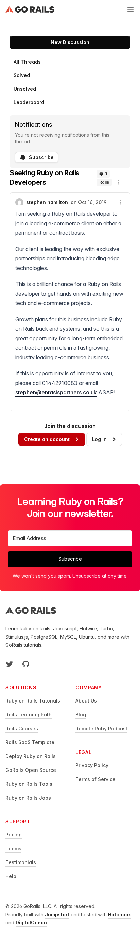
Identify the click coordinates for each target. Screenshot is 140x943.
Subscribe (41, 157)
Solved (22, 75)
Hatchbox (119, 914)
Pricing (13, 834)
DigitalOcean (31, 922)
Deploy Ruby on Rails (30, 756)
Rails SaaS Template (29, 742)
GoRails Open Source (30, 770)
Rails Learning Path (28, 714)
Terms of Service (95, 779)
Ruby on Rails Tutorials (32, 701)
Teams (13, 848)
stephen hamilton (47, 202)
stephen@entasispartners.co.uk (56, 392)
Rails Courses (21, 728)
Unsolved (25, 89)
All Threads (27, 62)
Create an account (47, 439)
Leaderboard (29, 102)
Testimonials (20, 862)
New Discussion (70, 42)
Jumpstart (57, 914)
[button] (118, 182)
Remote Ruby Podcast (101, 728)
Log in (99, 439)
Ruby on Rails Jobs (28, 798)
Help (10, 876)
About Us (86, 701)
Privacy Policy (91, 765)
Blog (80, 714)
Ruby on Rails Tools (28, 784)
